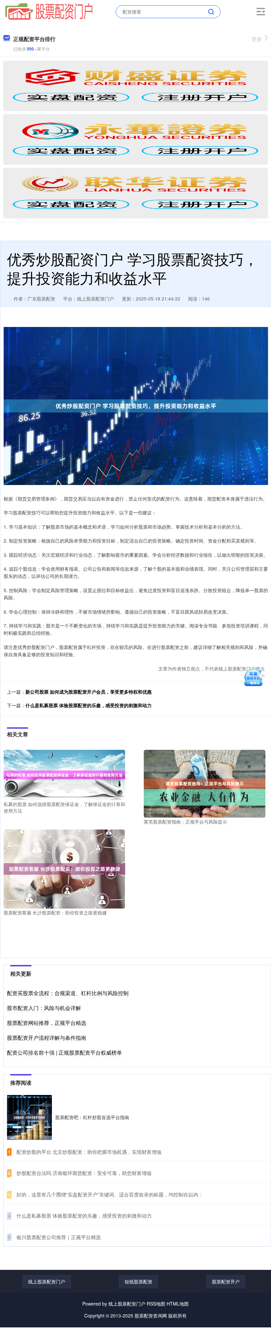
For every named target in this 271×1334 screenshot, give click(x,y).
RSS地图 (156, 1303)
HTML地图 (178, 1303)
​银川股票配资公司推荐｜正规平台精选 (59, 1236)
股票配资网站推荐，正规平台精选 (46, 1023)
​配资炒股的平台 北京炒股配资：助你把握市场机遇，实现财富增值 (89, 1151)
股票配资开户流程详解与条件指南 (46, 1037)
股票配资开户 (226, 1281)
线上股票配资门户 (46, 1281)
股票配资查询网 (151, 1315)
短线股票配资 (138, 1281)
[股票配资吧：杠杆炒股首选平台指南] (29, 1117)
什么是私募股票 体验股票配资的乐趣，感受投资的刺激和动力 (88, 705)
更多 (257, 39)
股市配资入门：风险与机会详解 (44, 1008)
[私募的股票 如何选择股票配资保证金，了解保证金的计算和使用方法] (64, 774)
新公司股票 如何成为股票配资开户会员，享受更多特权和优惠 (88, 691)
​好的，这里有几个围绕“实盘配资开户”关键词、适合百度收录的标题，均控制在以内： (110, 1194)
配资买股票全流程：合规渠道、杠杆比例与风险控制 (68, 993)
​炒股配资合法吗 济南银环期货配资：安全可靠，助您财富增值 (84, 1172)
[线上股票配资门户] (49, 11)
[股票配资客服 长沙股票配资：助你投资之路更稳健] (64, 868)
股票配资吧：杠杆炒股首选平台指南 (92, 1117)
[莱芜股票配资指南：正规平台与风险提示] (204, 783)
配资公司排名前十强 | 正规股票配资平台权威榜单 (64, 1052)
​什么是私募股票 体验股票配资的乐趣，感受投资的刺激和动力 (84, 1215)
